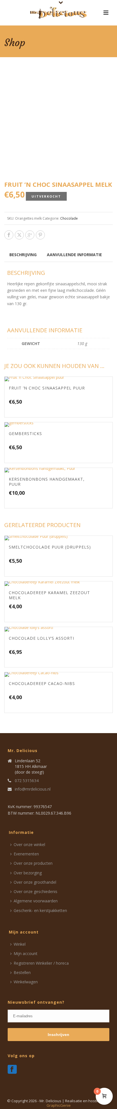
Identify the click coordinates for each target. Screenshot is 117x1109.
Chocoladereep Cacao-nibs (42, 683)
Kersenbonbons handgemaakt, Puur (47, 481)
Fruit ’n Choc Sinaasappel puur (47, 388)
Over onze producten (33, 863)
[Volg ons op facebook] (12, 1069)
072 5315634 (27, 780)
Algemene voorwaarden (36, 901)
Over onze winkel (29, 844)
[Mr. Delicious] (58, 12)
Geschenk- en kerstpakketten (40, 910)
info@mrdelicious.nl (33, 789)
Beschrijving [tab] (23, 254)
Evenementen (26, 854)
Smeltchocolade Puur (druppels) (50, 547)
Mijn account (25, 953)
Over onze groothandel (35, 882)
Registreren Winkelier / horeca (41, 963)
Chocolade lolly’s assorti (41, 638)
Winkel (20, 944)
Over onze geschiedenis (35, 891)
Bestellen (22, 972)
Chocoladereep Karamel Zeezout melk (49, 595)
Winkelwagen (26, 981)
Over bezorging (28, 872)
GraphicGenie (59, 1105)
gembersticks (25, 433)
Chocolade (69, 218)
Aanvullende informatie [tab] (74, 254)
